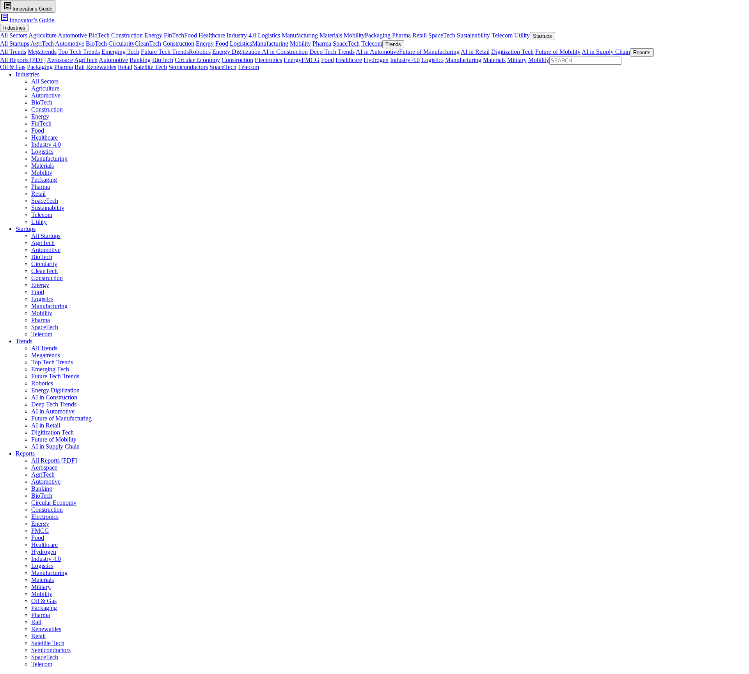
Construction (127, 35)
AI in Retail (475, 51)
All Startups (14, 43)
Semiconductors (188, 67)
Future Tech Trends (165, 51)
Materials (330, 35)
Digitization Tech (512, 51)
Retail (419, 35)
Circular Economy (197, 60)
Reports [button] (642, 52)
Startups (25, 228)
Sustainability (473, 35)
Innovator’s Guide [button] (27, 6)
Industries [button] (14, 28)
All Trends (13, 51)
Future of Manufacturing (429, 51)
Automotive (72, 35)
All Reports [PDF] (23, 60)
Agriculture (42, 35)
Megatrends (42, 51)
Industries (27, 74)
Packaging (377, 35)
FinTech (174, 35)
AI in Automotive (377, 51)
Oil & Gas (12, 67)
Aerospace (60, 60)
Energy (153, 35)
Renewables (101, 67)
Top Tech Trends (79, 51)
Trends (24, 341)
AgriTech (42, 43)
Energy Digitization (237, 51)
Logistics (269, 35)
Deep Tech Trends (332, 51)
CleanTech (148, 43)
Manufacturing (300, 35)
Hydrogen (376, 60)
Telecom (502, 35)
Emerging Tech (120, 51)
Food (190, 35)
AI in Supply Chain (606, 51)
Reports (25, 453)
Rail (80, 67)
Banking (140, 60)
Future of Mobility (557, 51)
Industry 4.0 (241, 35)
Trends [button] (393, 44)
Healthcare (212, 35)
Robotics (200, 51)
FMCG (310, 60)
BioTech (99, 35)
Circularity (121, 43)
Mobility (354, 35)
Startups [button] (542, 36)
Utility (522, 35)
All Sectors (13, 35)
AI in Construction (285, 51)
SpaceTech (441, 35)
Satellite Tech (150, 67)
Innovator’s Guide (27, 20)
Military (517, 60)
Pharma (401, 35)
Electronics (268, 60)
